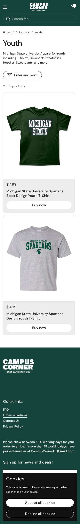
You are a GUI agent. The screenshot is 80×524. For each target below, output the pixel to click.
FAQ (6, 410)
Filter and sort (25, 75)
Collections (22, 32)
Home (6, 32)
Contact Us (11, 421)
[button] (73, 7)
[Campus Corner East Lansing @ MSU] (39, 7)
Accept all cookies (40, 502)
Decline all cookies (40, 513)
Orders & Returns (15, 415)
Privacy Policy (13, 426)
